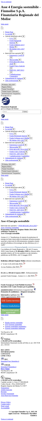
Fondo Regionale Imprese (18, 136)
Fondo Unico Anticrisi (17, 66)
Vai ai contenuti (6, 2)
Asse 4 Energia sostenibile (10, 228)
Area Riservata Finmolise (9, 395)
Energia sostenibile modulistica (15, 326)
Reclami (3, 392)
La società (8, 34)
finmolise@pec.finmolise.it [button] (10, 361)
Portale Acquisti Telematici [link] (10, 91)
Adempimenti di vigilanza (14, 78)
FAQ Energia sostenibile (13, 324)
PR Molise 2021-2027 (17, 49)
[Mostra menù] (2, 26)
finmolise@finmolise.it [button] (8, 367)
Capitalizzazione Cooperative (15, 75)
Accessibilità (5, 408)
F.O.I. (11, 38)
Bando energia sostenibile (14, 323)
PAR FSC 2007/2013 (16, 70)
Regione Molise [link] (6, 87)
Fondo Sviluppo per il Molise (19, 138)
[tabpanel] (21, 96)
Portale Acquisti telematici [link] (10, 171)
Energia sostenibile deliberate (15, 328)
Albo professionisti (11, 81)
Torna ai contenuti (7, 419)
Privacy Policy (6, 402)
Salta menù (4, 24)
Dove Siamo (5, 369)
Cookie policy (5, 404)
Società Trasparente (7, 394)
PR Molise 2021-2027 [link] (8, 84)
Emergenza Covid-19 (16, 55)
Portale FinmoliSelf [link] (8, 89)
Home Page (9, 32)
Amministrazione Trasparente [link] (11, 93)
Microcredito (13, 60)
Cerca (25, 111)
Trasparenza (5, 388)
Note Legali (5, 406)
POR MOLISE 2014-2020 (18, 149)
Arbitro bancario (6, 390)
